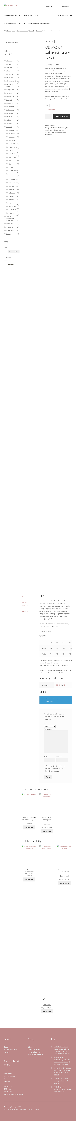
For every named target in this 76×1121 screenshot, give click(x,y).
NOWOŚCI (38, 16)
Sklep (29, 1047)
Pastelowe (12, 183)
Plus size (11, 186)
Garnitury (9, 93)
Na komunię (62, 128)
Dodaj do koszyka (62, 116)
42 (61, 685)
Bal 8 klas (11, 130)
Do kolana (54, 128)
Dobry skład (10, 90)
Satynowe (12, 193)
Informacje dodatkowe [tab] (25, 604)
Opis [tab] (23, 597)
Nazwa (46, 756)
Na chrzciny (10, 107)
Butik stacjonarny (10, 1049)
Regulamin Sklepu (34, 1049)
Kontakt (22, 23)
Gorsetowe (12, 154)
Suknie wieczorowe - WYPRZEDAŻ (10, 218)
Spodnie (8, 123)
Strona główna (10, 31)
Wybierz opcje (29, 827)
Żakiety (8, 234)
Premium (11, 189)
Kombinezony (10, 96)
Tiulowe (11, 196)
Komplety (9, 100)
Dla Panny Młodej (9, 85)
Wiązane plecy (13, 203)
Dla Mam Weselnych (12, 81)
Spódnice (9, 120)
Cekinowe (11, 137)
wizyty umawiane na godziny (13, 1094)
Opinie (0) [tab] (25, 611)
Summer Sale (27, 16)
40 (59, 685)
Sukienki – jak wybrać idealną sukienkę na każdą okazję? (62, 1081)
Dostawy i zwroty (10, 23)
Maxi (10, 157)
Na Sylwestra (12, 175)
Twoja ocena (48, 724)
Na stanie (8, 257)
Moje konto (49, 6)
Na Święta (9, 113)
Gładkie (11, 150)
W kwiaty (11, 199)
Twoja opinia (48, 729)
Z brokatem (12, 210)
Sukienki (31, 31)
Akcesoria (9, 61)
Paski (10, 64)
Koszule (11, 74)
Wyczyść (52, 110)
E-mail (59, 756)
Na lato (11, 167)
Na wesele (39, 31)
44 (64, 685)
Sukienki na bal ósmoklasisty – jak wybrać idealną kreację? (62, 1089)
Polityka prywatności (35, 1055)
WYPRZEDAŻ (10, 230)
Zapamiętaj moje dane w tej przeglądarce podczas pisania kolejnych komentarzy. (54, 768)
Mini (10, 164)
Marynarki (9, 103)
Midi (10, 160)
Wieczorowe (12, 206)
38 (57, 685)
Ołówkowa (62, 132)
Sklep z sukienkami (10, 16)
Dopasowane (13, 147)
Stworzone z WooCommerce (29, 1109)
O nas (6, 1047)
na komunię (55, 132)
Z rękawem (12, 213)
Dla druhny (9, 78)
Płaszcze (9, 117)
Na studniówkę (13, 170)
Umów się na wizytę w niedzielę (38, 23)
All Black (9, 67)
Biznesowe (12, 133)
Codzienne (12, 140)
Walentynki (9, 227)
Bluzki (8, 71)
